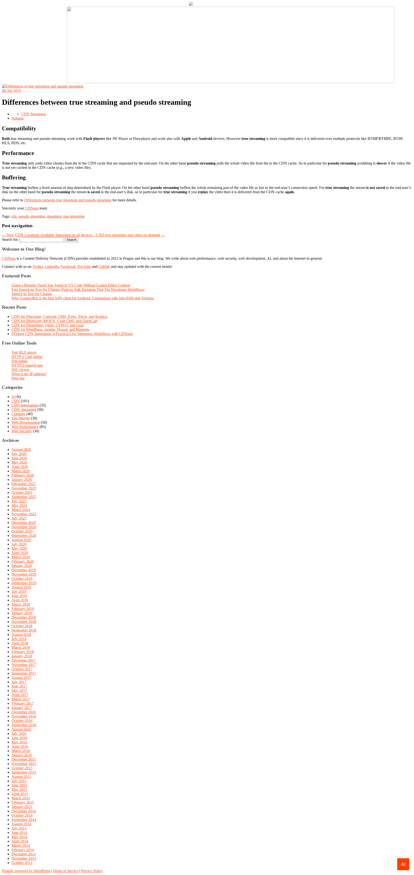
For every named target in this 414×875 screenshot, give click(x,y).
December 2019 (24, 570)
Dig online (20, 361)
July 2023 (19, 518)
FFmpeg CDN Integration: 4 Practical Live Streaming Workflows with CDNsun (72, 334)
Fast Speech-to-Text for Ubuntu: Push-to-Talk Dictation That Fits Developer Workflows (78, 289)
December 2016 (24, 712)
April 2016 (20, 746)
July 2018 (19, 639)
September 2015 (24, 772)
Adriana (18, 118)
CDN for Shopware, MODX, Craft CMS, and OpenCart (54, 321)
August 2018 (21, 635)
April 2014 (20, 841)
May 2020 (19, 548)
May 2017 (19, 690)
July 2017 (19, 682)
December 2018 (24, 617)
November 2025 (24, 488)
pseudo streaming (31, 216)
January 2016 (22, 755)
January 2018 (22, 656)
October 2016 (22, 721)
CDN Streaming (33, 114)
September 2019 (24, 583)
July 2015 (19, 781)
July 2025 (19, 501)
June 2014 (19, 833)
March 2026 (21, 471)
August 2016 (21, 729)
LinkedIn (52, 266)
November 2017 (24, 665)
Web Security (22, 431)
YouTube (84, 266)
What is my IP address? (29, 374)
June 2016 (19, 738)
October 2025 (22, 492)
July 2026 (19, 454)
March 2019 (21, 604)
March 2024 (21, 510)
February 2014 (23, 850)
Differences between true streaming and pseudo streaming (67, 200)
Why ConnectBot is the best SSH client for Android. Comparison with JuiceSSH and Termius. (83, 298)
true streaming (74, 216)
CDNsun (32, 208)
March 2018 (21, 647)
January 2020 (22, 566)
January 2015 (22, 807)
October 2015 (22, 768)
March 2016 (21, 751)
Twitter (37, 266)
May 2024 (19, 505)
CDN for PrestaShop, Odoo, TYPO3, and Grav (48, 325)
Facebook (68, 266)
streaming (54, 216)
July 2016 (19, 734)
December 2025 (24, 484)
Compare (18, 414)
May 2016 (19, 742)
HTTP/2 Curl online (27, 357)
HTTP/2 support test (27, 365)
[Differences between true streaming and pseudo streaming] (42, 86)
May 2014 (19, 837)
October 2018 (22, 626)
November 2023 (24, 514)
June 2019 (19, 596)
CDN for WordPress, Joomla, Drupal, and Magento (50, 329)
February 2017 (23, 703)
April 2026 (20, 467)
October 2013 (22, 863)
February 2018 (23, 652)
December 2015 (24, 759)
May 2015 (19, 789)
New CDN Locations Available (28, 235)
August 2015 (21, 777)
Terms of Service (65, 871)
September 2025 (24, 497)
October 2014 (22, 815)
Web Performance (25, 427)
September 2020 (24, 536)
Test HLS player (24, 352)
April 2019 (20, 600)
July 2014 (19, 828)
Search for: (10, 239)
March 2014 (21, 845)
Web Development (26, 422)
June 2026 (19, 458)
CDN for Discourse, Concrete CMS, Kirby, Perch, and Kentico (59, 316)
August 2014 (21, 824)
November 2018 (24, 622)
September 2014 (24, 820)
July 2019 (19, 591)
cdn (14, 216)
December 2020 (24, 523)
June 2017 (19, 686)
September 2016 (24, 725)
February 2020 (23, 561)
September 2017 (24, 673)
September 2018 (24, 630)
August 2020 (21, 540)
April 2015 (20, 794)
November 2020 (24, 527)
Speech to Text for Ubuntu (32, 294)
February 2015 (23, 802)
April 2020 (20, 553)
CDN (16, 401)
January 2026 (22, 480)
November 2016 (24, 716)
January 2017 (22, 708)
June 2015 (19, 785)
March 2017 (21, 699)
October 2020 (22, 531)
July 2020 (19, 544)
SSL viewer (20, 370)
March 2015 (21, 798)
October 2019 (22, 579)
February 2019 (23, 609)
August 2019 (21, 587)
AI (14, 397)
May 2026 (19, 462)
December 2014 (24, 811)
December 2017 (24, 660)
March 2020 (21, 557)
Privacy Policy (92, 871)
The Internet (21, 418)
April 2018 (20, 643)
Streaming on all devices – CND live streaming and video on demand (110, 235)
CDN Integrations (25, 405)
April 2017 (20, 695)
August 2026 (21, 449)
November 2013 (24, 858)
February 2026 (23, 475)
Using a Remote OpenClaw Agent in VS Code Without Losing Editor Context (71, 285)
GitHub (104, 266)
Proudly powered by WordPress (26, 871)
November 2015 (24, 764)
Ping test (18, 378)
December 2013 (24, 854)
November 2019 (24, 574)
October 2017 (22, 669)
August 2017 (21, 678)
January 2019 (22, 613)
